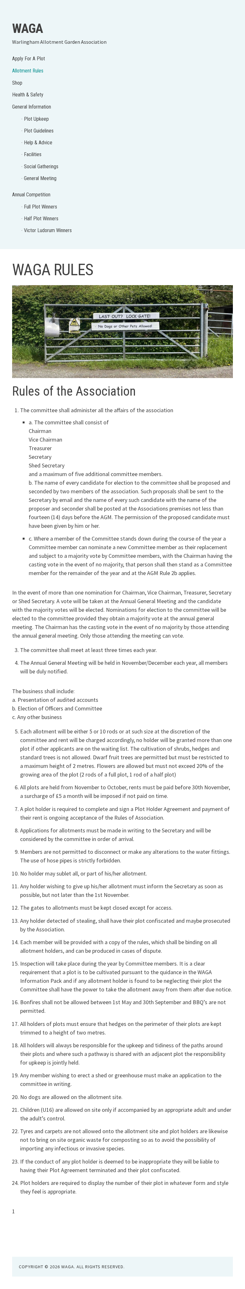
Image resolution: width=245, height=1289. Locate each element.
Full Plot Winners (40, 207)
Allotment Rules (27, 71)
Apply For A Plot (28, 59)
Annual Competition (31, 195)
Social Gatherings (41, 166)
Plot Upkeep (36, 119)
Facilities (32, 154)
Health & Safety (27, 95)
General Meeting (40, 178)
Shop (17, 83)
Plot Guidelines (39, 131)
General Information (31, 107)
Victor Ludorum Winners (48, 230)
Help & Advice (38, 143)
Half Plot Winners (41, 219)
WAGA (27, 28)
